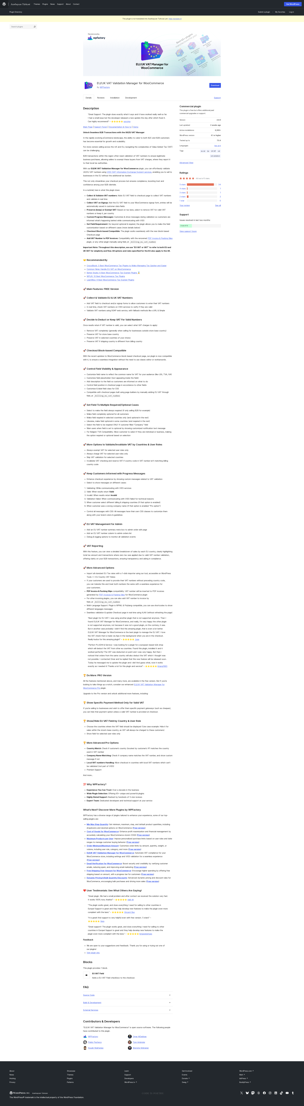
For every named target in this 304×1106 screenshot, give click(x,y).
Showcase (71, 1071)
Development (131, 98)
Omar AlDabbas (140, 1036)
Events (184, 1075)
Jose (137, 639)
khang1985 (162, 666)
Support (217, 98)
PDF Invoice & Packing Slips (160, 238)
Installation (115, 98)
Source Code (89, 995)
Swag (185, 1082)
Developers (129, 1078)
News (12, 1075)
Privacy (12, 1082)
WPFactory (105, 87)
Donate (186, 1078)
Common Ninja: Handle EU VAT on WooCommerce (109, 269)
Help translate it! (175, 19)
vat (219, 151)
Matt (242, 1075)
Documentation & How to (120, 127)
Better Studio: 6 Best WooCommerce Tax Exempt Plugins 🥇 (113, 273)
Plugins (70, 1078)
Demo (135, 127)
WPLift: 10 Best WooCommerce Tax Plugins (106, 276)
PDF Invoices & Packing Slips (112, 595)
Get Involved (187, 1071)
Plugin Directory (16, 12)
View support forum (188, 231)
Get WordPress (292, 4)
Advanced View (186, 162)
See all (218, 205)
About (12, 1071)
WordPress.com (246, 1071)
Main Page (88, 127)
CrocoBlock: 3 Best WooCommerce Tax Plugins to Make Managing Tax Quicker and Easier (126, 265)
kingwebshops (146, 934)
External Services (90, 1010)
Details (89, 98)
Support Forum (100, 127)
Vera (102, 921)
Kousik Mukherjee (95, 1048)
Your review (185, 205)
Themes (70, 1075)
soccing (127, 121)
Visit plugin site (93, 953)
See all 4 (217, 146)
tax (208, 151)
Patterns (70, 1082)
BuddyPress (245, 1082)
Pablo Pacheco (95, 1042)
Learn (126, 1071)
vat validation (215, 156)
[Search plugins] (34, 26)
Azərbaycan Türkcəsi (40, 1093)
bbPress (243, 1078)
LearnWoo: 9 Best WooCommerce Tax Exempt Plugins (110, 280)
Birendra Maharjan (141, 1048)
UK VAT (213, 151)
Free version (139, 828)
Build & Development (92, 1003)
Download (215, 85)
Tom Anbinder (139, 1042)
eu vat (203, 151)
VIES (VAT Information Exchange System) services (129, 172)
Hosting (13, 1078)
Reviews (100, 98)
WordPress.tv (130, 1082)
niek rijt (131, 899)
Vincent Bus (129, 912)
